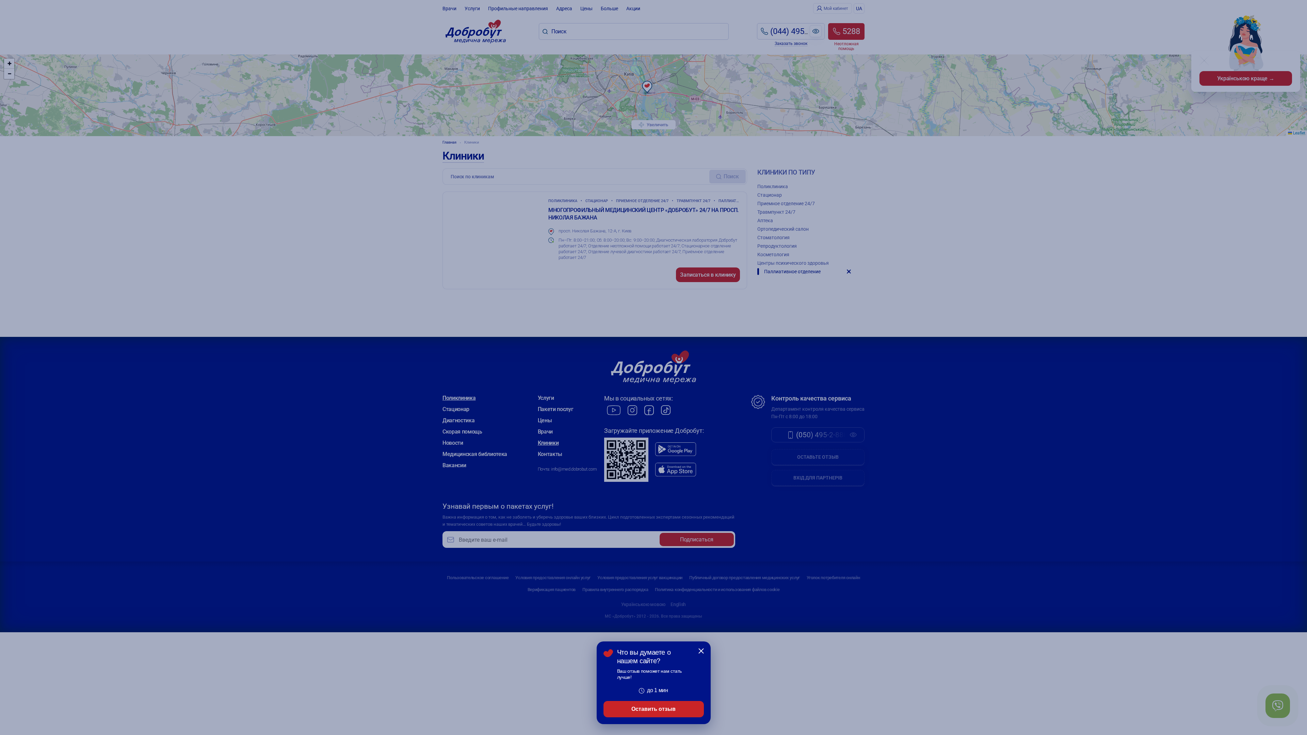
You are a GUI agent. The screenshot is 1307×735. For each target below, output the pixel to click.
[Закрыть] (701, 651)
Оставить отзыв (653, 709)
